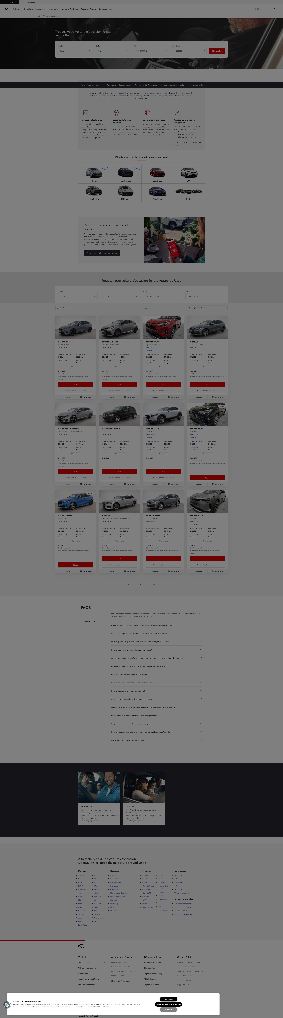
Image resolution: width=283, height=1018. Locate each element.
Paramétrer (168, 1009)
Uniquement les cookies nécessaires (168, 1004)
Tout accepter (168, 999)
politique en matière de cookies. (100, 1006)
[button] (6, 1004)
